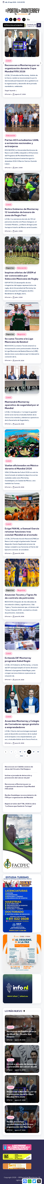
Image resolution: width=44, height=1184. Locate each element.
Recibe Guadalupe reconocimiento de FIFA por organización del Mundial (20, 796)
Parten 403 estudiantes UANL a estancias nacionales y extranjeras (22, 143)
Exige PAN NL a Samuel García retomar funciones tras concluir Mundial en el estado (22, 531)
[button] (11, 90)
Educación (10, 135)
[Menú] (28, 19)
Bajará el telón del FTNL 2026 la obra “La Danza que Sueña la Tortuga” (20, 805)
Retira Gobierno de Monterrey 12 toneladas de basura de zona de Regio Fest (21, 212)
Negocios (21, 334)
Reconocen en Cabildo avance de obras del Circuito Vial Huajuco (19, 768)
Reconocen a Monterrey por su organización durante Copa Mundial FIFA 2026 (22, 68)
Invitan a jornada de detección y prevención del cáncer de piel (18, 776)
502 (21, 756)
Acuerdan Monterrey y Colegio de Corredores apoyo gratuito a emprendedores (22, 724)
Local (8, 61)
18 (20, 752)
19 (24, 752)
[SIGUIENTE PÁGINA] (27, 756)
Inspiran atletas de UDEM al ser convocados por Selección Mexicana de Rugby (21, 275)
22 (38, 752)
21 (33, 752)
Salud (10, 1060)
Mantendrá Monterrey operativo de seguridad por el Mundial (22, 405)
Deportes (10, 268)
